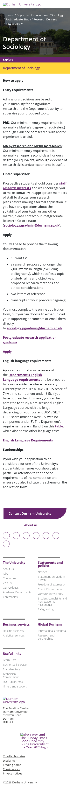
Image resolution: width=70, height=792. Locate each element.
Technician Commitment (11, 675)
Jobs (5, 573)
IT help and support (15, 686)
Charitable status (14, 756)
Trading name (12, 765)
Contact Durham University (30, 513)
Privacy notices (12, 773)
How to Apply (14, 23)
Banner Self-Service (15, 664)
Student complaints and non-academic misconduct (52, 602)
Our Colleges (11, 587)
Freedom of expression (52, 584)
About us (31, 525)
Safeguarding (45, 609)
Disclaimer (10, 760)
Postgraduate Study (18, 19)
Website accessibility (50, 594)
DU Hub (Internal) (13, 682)
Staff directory (11, 669)
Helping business (13, 631)
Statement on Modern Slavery (51, 578)
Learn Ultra (9, 660)
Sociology (57, 15)
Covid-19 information (50, 589)
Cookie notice (11, 769)
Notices (42, 572)
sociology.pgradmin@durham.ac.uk (31, 225)
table (59, 426)
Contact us (9, 578)
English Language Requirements (28, 440)
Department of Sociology (24, 42)
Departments (25, 15)
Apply (7, 351)
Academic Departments (17, 592)
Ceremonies (10, 597)
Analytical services (14, 635)
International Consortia (52, 631)
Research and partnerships (46, 637)
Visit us (7, 583)
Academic (42, 15)
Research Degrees (45, 19)
